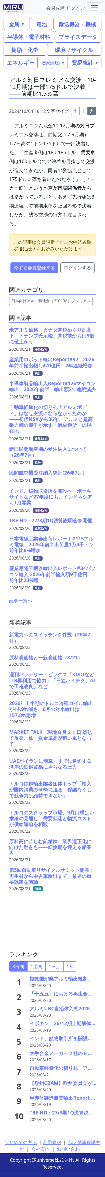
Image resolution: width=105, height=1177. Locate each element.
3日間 (18, 966)
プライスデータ (78, 36)
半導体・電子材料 (28, 36)
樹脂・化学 (24, 49)
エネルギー (21, 62)
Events (51, 62)
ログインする (77, 267)
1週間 (36, 966)
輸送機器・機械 (77, 24)
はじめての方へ (21, 1142)
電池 (41, 24)
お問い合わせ (70, 1149)
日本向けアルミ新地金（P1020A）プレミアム (50, 301)
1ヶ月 (54, 966)
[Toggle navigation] (94, 7)
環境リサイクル (74, 49)
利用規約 (52, 1142)
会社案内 (40, 1149)
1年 (70, 966)
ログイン (76, 7)
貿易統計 (82, 62)
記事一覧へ (20, 600)
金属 (14, 24)
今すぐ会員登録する (34, 267)
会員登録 (55, 7)
